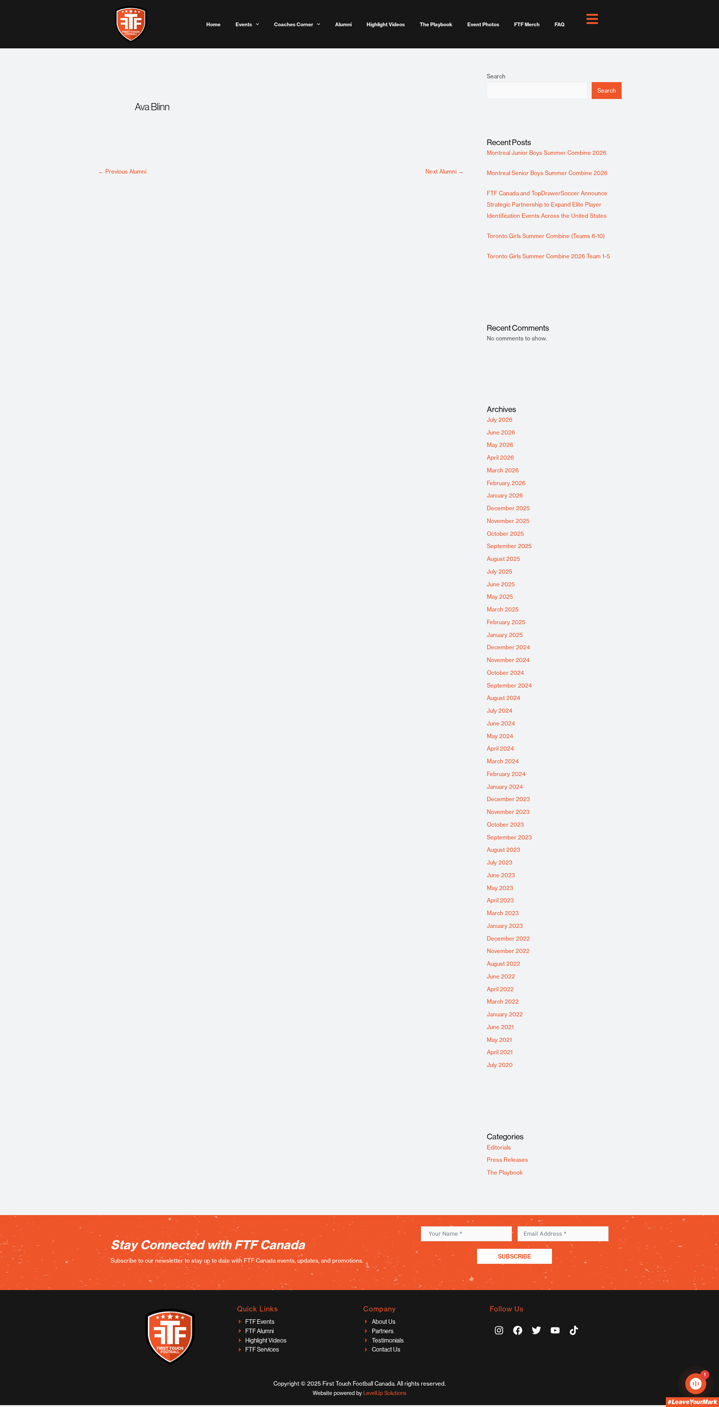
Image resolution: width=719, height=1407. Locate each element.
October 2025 (505, 533)
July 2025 (499, 571)
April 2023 (500, 900)
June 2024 (501, 723)
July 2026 (499, 419)
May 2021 (499, 1039)
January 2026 (505, 495)
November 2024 (508, 660)
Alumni (343, 24)
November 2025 (508, 520)
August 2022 (503, 963)
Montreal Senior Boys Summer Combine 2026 (547, 173)
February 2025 (506, 622)
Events (244, 24)
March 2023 (503, 913)
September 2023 (509, 837)
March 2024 (503, 761)
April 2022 (500, 989)
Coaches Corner (293, 24)
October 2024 (505, 672)
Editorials (499, 1147)
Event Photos (483, 24)
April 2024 (500, 748)
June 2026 (501, 432)
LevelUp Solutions (384, 1393)
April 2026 (500, 457)
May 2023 (500, 888)
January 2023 (505, 925)
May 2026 (500, 444)
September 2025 (509, 546)
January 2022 (505, 1014)
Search (496, 76)
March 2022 (503, 1001)
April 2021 (500, 1052)
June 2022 (501, 976)
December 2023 (508, 799)
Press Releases (507, 1159)
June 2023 (501, 875)
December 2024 (508, 647)
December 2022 (508, 938)
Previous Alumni (122, 171)
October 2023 (505, 824)
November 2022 (508, 950)
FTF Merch (527, 24)
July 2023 (499, 862)
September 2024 (509, 685)
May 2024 (500, 736)
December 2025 (508, 508)
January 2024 (505, 786)
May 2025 (500, 596)
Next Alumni (444, 171)
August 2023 (503, 849)
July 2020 (500, 1064)
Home (213, 24)
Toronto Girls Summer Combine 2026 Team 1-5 (548, 256)
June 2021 (500, 1027)
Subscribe (514, 1256)
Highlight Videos (386, 24)
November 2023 (508, 811)
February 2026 (506, 483)
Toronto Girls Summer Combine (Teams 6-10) (546, 236)
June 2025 (501, 584)
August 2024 (503, 697)
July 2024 (499, 710)
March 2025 (503, 609)
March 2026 (503, 470)
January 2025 (505, 634)
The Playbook (436, 24)
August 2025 (503, 558)
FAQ (559, 24)
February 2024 (506, 774)
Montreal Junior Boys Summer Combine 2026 (546, 152)
